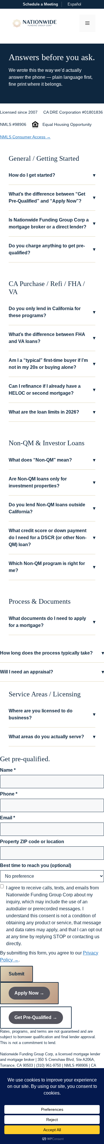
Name (8, 770)
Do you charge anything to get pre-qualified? (52, 249)
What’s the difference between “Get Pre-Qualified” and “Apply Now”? (52, 197)
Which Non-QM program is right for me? (52, 567)
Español (74, 4)
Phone (8, 793)
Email (7, 817)
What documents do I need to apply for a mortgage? (52, 622)
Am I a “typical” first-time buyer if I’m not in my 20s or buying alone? (52, 364)
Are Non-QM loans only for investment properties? (52, 482)
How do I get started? (52, 175)
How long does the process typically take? (52, 652)
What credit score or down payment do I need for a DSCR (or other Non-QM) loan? (52, 537)
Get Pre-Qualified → (35, 1017)
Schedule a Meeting (40, 4)
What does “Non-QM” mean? (52, 459)
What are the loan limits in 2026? (52, 412)
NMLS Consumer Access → (25, 137)
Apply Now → (29, 993)
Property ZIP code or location (32, 841)
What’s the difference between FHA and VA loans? (52, 338)
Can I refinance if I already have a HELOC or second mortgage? (52, 390)
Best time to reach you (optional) (35, 865)
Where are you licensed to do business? (52, 714)
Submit (16, 973)
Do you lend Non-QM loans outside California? (52, 508)
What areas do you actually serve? (52, 736)
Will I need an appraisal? (52, 671)
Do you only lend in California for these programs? (52, 312)
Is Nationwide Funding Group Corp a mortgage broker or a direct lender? (52, 223)
